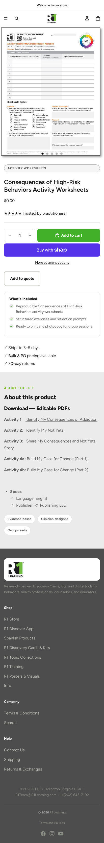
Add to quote (22, 278)
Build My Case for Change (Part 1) (57, 458)
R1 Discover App (18, 628)
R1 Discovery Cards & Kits (27, 647)
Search (10, 722)
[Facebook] (43, 834)
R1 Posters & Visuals (22, 676)
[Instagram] (52, 834)
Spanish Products (19, 638)
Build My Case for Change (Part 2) (57, 469)
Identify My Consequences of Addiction (61, 419)
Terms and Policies (52, 823)
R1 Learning (58, 812)
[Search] (16, 18)
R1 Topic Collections (22, 657)
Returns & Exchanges (23, 768)
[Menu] (6, 18)
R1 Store (11, 619)
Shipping (12, 759)
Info (7, 685)
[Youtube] (61, 834)
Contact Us (14, 750)
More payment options (52, 262)
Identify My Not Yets (44, 430)
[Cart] (97, 18)
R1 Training (13, 666)
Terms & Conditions (21, 713)
